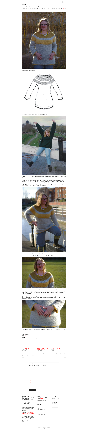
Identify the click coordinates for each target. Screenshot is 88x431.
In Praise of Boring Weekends (41, 405)
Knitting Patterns (54, 403)
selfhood (59, 353)
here (25, 335)
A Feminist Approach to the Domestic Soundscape (58, 401)
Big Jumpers (47, 353)
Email (30, 382)
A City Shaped (39, 408)
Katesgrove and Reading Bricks (41, 409)
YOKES (64, 8)
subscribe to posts (40, 426)
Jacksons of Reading (39, 404)
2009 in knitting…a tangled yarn (55, 348)
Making (35, 353)
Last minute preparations (25, 348)
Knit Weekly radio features (55, 402)
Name (30, 380)
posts (61, 1)
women (44, 355)
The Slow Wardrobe (39, 415)
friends (50, 353)
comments (64, 1)
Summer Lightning (39, 413)
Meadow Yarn (46, 333)
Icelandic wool (53, 353)
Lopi (57, 353)
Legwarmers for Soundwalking (41, 414)
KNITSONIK (41, 398)
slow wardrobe (62, 353)
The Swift (38, 403)
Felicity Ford (30, 411)
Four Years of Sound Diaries (40, 410)
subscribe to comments (48, 426)
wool (40, 353)
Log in (44, 428)
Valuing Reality (38, 353)
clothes (31, 353)
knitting (33, 353)
